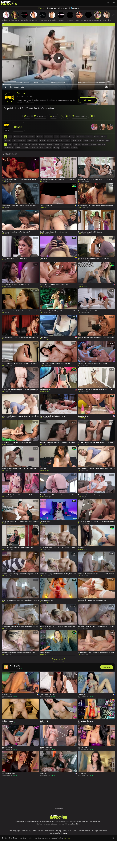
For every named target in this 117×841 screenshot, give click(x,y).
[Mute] (10, 87)
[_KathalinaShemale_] (58, 590)
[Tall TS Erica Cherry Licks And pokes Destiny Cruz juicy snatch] (58, 537)
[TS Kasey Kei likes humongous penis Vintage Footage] (20, 380)
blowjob (16, 137)
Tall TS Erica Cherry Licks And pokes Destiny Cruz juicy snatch (58, 547)
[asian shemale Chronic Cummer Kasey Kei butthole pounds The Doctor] (20, 406)
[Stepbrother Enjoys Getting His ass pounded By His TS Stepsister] (96, 643)
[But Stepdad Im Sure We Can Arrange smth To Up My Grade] (96, 432)
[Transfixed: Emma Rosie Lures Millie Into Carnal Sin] (96, 169)
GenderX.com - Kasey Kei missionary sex (53, 232)
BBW (21, 144)
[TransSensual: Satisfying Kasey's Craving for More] (20, 195)
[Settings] (106, 87)
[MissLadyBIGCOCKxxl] (58, 685)
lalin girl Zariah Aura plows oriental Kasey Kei (93, 363)
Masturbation (9, 148)
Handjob (85, 144)
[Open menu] (114, 3)
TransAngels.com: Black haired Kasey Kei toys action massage (20, 363)
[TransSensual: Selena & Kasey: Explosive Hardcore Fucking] (20, 301)
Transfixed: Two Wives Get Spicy (89, 311)
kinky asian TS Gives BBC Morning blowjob (16, 442)
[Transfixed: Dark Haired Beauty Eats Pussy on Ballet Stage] (96, 327)
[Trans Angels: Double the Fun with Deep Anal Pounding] (20, 511)
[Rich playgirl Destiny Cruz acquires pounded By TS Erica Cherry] (58, 616)
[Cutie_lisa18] (58, 711)
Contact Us (26, 831)
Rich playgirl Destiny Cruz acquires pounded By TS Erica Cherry (58, 626)
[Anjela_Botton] (58, 643)
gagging (59, 140)
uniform (66, 140)
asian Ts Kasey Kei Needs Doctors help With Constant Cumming (96, 389)
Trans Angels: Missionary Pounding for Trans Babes (57, 179)
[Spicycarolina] (96, 737)
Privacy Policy (61, 831)
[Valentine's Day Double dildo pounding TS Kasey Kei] (20, 485)
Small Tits (48, 148)
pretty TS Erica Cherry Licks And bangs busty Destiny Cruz (20, 600)
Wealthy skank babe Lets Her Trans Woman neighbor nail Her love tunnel (20, 652)
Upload (70, 831)
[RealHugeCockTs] (20, 711)
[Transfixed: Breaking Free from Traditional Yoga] (20, 537)
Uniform (74, 148)
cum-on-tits (100, 140)
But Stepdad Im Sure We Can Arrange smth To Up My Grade (96, 442)
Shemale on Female (36, 148)
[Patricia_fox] (96, 685)
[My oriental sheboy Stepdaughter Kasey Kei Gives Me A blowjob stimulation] (58, 432)
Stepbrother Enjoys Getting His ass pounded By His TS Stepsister (96, 652)
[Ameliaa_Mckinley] (58, 737)
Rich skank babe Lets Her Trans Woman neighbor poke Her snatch (96, 626)
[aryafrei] (96, 274)
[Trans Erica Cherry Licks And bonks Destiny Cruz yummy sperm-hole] (58, 564)
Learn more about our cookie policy (89, 821)
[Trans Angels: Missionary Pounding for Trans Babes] (58, 169)
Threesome (65, 148)
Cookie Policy (49, 831)
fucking (71, 137)
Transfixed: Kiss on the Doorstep (89, 495)
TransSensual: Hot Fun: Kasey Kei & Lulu (15, 284)
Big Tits (27, 144)
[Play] (58, 58)
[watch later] (5, 159)
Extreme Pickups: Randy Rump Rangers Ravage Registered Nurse (20, 179)
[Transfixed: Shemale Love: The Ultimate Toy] (20, 222)
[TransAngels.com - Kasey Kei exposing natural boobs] (20, 327)
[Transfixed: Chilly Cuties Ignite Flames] (58, 406)
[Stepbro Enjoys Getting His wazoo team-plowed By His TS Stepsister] (20, 564)
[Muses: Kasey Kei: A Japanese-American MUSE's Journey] (96, 195)
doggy (30, 140)
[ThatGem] (58, 459)
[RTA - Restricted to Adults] (65, 833)
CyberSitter (76, 824)
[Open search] (108, 3)
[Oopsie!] (9, 97)
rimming (7, 140)
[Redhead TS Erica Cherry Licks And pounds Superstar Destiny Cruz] (96, 564)
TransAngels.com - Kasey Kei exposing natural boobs (20, 337)
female (96, 137)
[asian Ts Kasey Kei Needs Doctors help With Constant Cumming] (96, 380)
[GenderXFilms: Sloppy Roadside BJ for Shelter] (96, 248)
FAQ (75, 831)
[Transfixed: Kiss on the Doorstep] (96, 485)
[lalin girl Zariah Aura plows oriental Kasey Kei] (96, 353)
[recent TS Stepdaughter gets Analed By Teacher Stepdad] (20, 459)
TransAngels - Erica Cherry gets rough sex (92, 600)
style (35, 140)
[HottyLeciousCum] (58, 195)
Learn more (67, 838)
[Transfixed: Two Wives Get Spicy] (96, 301)
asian (56, 137)
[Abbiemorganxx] (58, 380)
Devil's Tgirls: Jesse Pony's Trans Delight (15, 258)
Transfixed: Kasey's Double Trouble (90, 232)
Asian (15, 144)
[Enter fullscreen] (111, 87)
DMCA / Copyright (14, 831)
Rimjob (17, 148)
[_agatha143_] (96, 763)
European (68, 144)
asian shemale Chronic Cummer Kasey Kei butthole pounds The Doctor (20, 416)
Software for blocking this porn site (49, 824)
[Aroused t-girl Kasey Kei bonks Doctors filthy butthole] (96, 459)
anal (10, 137)
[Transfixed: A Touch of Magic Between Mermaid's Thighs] (58, 301)
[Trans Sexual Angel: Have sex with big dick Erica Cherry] (58, 485)
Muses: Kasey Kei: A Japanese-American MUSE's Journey (96, 205)
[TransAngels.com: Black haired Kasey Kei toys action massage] (20, 353)
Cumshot (50, 144)
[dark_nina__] (58, 248)
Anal (10, 144)
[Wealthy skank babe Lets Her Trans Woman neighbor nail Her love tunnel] (20, 643)
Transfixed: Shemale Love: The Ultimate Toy (16, 232)
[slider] (58, 84)
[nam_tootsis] (58, 327)
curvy (92, 140)
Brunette (42, 144)
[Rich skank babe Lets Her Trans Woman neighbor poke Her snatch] (96, 616)
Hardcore (93, 144)
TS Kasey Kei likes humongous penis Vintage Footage (20, 389)
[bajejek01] (96, 537)
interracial (63, 137)
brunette (39, 137)
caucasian (50, 140)
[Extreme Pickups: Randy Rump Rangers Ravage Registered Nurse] (20, 169)
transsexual (48, 137)
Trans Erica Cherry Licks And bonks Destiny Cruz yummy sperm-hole (58, 574)
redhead (42, 140)
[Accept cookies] (113, 838)
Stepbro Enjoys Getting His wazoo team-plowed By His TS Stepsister (20, 574)
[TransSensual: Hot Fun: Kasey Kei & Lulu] (20, 274)
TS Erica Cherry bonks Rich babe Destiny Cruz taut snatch (20, 626)
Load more (58, 659)
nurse (86, 140)
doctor (74, 140)
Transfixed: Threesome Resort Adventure (54, 284)
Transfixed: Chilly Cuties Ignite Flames (52, 416)
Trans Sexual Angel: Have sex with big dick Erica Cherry (58, 495)
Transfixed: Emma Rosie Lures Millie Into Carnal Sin (95, 179)
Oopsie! (20, 93)
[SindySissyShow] (96, 406)
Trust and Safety (55, 833)
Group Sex (76, 144)
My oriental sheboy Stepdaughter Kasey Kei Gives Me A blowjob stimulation (58, 442)
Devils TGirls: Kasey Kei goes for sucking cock (55, 363)
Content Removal (37, 831)
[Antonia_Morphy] (20, 737)
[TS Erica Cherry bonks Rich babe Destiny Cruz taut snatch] (20, 616)
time (107, 140)
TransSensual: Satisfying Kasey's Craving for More (19, 205)
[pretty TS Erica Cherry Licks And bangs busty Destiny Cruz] (20, 590)
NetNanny (67, 824)
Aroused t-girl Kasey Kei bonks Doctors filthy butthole (96, 468)
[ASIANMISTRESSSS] (20, 685)
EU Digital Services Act (99, 831)
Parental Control (84, 831)
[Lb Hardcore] (9, 3)
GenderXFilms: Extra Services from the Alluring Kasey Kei (96, 521)
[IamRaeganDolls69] (20, 763)
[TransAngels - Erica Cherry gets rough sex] (96, 590)
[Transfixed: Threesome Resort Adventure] (58, 274)
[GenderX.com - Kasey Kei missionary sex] (58, 222)
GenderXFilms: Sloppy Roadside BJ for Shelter (93, 258)
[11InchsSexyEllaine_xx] (96, 711)
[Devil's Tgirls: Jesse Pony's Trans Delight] (20, 248)
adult (79, 140)
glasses (103, 137)
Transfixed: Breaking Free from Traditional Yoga (18, 547)
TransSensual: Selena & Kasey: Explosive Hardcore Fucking (20, 311)
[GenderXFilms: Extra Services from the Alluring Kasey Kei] (96, 511)
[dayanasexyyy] (58, 511)
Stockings (56, 148)
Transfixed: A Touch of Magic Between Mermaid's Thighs (58, 311)
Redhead (25, 148)
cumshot (24, 137)
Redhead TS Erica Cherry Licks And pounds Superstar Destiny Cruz (96, 574)
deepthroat (21, 140)
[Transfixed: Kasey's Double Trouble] (96, 222)
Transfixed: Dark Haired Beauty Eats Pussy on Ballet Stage (96, 337)
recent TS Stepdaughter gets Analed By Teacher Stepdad (20, 468)
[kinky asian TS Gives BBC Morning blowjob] (20, 432)
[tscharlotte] (58, 763)
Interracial (101, 144)
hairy (14, 140)
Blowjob (34, 144)
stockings (89, 137)
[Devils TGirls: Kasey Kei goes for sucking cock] (58, 353)
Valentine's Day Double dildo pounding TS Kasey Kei (19, 495)
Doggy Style (59, 144)
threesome (80, 137)
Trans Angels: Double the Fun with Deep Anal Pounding (20, 521)
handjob (32, 137)
